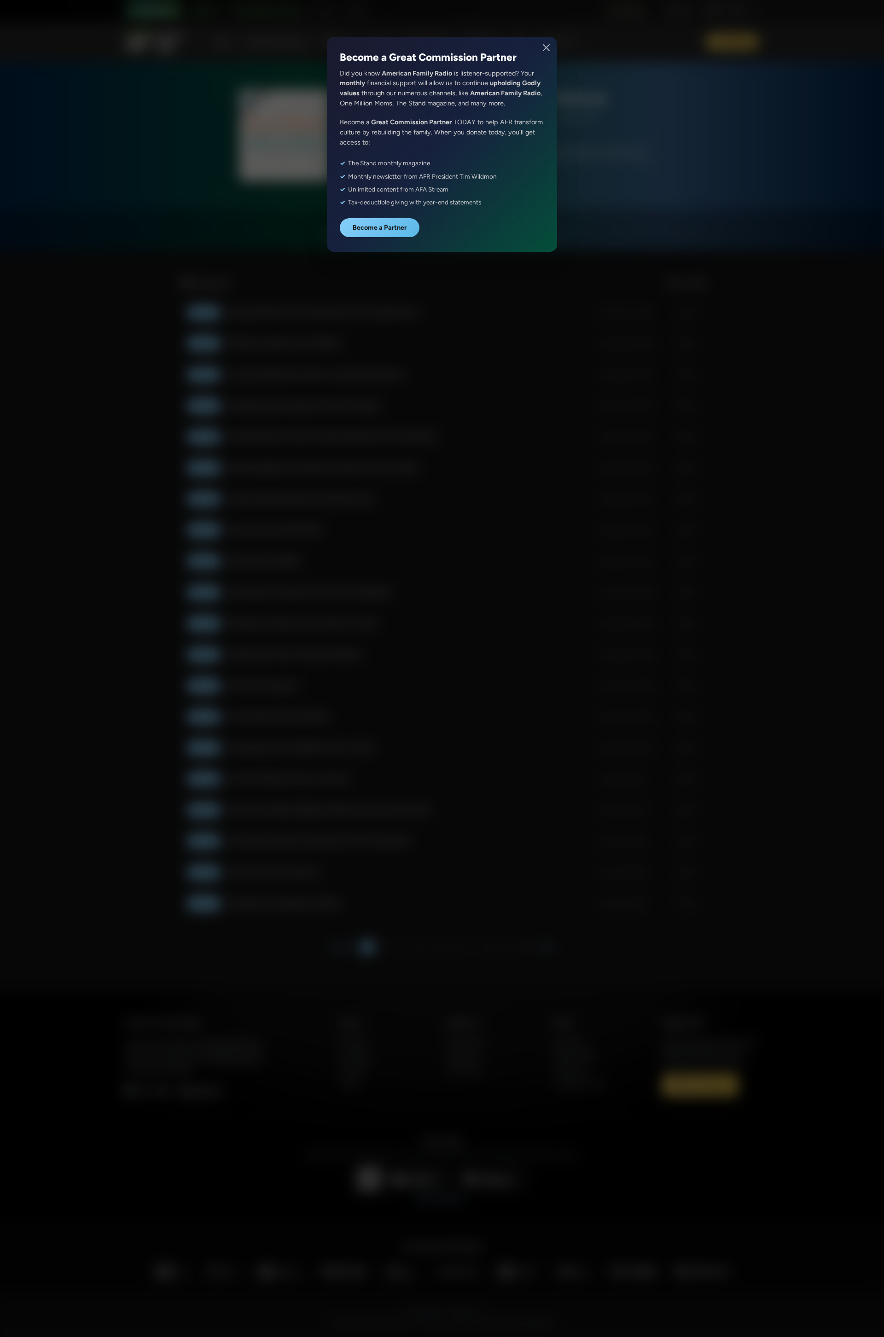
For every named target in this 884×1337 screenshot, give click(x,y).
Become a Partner (380, 227)
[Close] (546, 47)
